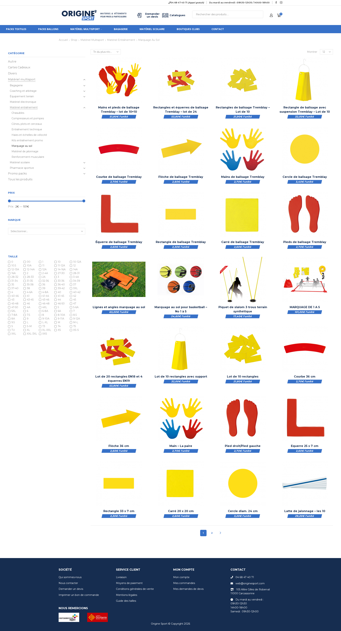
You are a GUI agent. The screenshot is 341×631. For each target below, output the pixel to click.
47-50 (14, 307)
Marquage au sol (22, 145)
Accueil (63, 40)
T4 (59, 326)
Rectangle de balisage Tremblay (181, 242)
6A (59, 311)
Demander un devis (152, 15)
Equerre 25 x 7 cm (304, 446)
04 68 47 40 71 (245, 577)
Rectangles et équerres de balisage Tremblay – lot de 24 (180, 109)
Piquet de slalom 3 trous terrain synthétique (242, 309)
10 (59, 261)
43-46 (45, 299)
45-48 (14, 303)
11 (43, 265)
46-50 (61, 303)
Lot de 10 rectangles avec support (181, 376)
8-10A (61, 314)
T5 (74, 326)
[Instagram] (281, 2)
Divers (12, 73)
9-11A (61, 318)
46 (28, 303)
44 (59, 299)
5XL (13, 311)
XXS (44, 333)
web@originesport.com (250, 583)
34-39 (76, 280)
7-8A (14, 314)
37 (74, 284)
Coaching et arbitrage (23, 90)
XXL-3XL (32, 333)
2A (43, 277)
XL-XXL (46, 330)
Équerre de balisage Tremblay (119, 242)
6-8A (45, 311)
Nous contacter (68, 583)
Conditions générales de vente (135, 589)
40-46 (15, 295)
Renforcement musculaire (28, 157)
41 (28, 295)
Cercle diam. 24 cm (243, 511)
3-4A (76, 277)
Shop (74, 40)
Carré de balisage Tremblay (242, 242)
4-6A (30, 292)
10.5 (13, 265)
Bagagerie (121, 29)
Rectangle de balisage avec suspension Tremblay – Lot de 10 (305, 109)
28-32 (14, 277)
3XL (75, 288)
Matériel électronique (23, 101)
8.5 (75, 314)
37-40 (14, 288)
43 (12, 299)
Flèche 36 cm (119, 446)
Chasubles (18, 112)
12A (44, 269)
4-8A (45, 292)
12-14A (31, 269)
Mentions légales (126, 595)
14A (75, 269)
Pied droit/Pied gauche (243, 446)
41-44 (45, 295)
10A (29, 265)
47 (74, 303)
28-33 (30, 277)
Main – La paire (180, 446)
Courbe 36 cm (304, 376)
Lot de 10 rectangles (242, 376)
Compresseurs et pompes (28, 118)
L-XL (45, 322)
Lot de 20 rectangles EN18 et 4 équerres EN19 (118, 379)
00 (28, 261)
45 (74, 299)
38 (28, 288)
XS (59, 330)
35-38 (30, 284)
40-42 (76, 292)
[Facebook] (276, 2)
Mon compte (181, 577)
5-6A (76, 307)
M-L (75, 322)
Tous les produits (20, 179)
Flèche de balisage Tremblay (180, 177)
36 (43, 284)
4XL (44, 307)
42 (74, 295)
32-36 (45, 280)
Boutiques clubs (188, 29)
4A (28, 307)
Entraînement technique (27, 129)
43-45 (30, 299)
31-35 (30, 280)
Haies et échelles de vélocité (29, 134)
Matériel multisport (85, 29)
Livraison (121, 577)
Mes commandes (184, 583)
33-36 (61, 280)
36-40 (61, 284)
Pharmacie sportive (22, 168)
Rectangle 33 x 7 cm (118, 511)
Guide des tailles (126, 600)
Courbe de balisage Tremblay (119, 177)
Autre (12, 61)
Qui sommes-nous (70, 577)
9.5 (13, 322)
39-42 (61, 288)
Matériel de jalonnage (25, 151)
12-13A (15, 269)
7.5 (28, 314)
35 (12, 284)
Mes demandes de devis (188, 589)
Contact (218, 29)
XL (28, 330)
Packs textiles (16, 29)
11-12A (61, 265)
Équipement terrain (22, 96)
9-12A (76, 318)
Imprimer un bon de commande (79, 595)
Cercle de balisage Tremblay (305, 177)
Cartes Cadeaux (19, 67)
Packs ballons (48, 29)
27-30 (61, 273)
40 (59, 292)
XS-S (76, 330)
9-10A (45, 318)
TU (13, 330)
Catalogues (177, 15)
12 (74, 265)
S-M (29, 326)
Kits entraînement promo (27, 140)
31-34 (14, 280)
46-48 (46, 303)
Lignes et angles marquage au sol (119, 307)
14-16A (62, 269)
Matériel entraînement (121, 40)
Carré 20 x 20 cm (181, 511)
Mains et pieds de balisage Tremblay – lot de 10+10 (118, 109)
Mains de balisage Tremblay (242, 177)
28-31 (76, 273)
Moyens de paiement (129, 583)
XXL (13, 333)
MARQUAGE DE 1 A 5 (305, 307)
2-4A (45, 273)
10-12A (77, 261)
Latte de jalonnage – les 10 (304, 511)
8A (13, 318)
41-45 (61, 295)
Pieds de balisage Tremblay (304, 242)
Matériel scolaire (152, 29)
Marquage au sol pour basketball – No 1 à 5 (181, 309)
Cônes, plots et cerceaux (27, 123)
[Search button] (259, 14)
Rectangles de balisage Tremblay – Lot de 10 (243, 109)
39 (43, 288)
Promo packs (17, 173)
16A (13, 273)
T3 (43, 326)
